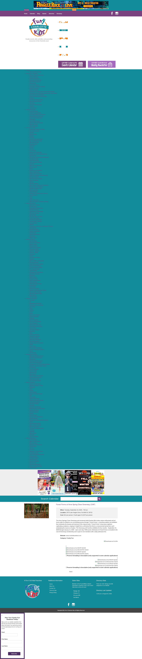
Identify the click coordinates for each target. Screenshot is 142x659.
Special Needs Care (35, 234)
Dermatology (33, 215)
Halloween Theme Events (36, 451)
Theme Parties (33, 297)
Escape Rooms (33, 144)
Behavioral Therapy (35, 205)
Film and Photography (35, 321)
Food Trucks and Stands (36, 267)
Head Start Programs (35, 81)
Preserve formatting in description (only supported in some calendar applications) (92, 555)
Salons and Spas (34, 180)
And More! (76, 597)
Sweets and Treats (34, 379)
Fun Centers (33, 150)
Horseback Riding (34, 403)
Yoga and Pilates (34, 436)
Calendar (32, 13)
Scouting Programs (34, 341)
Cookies (32, 259)
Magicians (32, 275)
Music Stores (33, 374)
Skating (31, 182)
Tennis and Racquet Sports (37, 428)
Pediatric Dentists (34, 229)
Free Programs (33, 323)
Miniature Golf (33, 167)
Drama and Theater (35, 315)
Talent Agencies (34, 126)
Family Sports (33, 392)
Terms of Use (52, 590)
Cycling (31, 390)
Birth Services (33, 206)
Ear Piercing (33, 367)
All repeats (83, 548)
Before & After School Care (37, 75)
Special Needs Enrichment (36, 343)
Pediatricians (33, 233)
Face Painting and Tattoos (36, 264)
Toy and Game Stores (35, 380)
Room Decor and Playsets (36, 375)
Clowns (31, 256)
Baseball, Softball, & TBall (36, 385)
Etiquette (32, 318)
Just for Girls (33, 328)
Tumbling (32, 430)
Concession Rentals (35, 257)
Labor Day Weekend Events (37, 454)
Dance (31, 313)
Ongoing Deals (33, 456)
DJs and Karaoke (34, 262)
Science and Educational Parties (38, 290)
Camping (32, 137)
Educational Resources (35, 80)
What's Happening (31, 438)
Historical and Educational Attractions (39, 157)
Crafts (31, 311)
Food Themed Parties (35, 265)
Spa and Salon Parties (35, 292)
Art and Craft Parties (35, 242)
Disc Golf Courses (34, 142)
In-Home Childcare (34, 85)
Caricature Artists (34, 249)
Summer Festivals (34, 461)
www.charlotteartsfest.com (73, 535)
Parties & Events (30, 239)
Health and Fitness (34, 398)
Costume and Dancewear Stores (38, 366)
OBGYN (32, 224)
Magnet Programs (34, 88)
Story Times (33, 346)
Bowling (32, 136)
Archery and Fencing (35, 384)
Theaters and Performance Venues (39, 193)
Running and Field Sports (36, 417)
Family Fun (70, 538)
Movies (31, 169)
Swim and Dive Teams (35, 425)
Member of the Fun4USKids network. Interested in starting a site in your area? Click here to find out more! (82, 585)
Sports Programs (30, 382)
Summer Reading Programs (37, 349)
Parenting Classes (34, 338)
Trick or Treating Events (36, 466)
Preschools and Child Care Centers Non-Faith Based (43, 93)
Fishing (31, 147)
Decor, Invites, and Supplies (37, 260)
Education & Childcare (32, 73)
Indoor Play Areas (34, 160)
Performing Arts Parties (36, 283)
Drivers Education (34, 316)
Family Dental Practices (36, 219)
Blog (38, 13)
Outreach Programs (35, 336)
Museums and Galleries (36, 170)
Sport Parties (33, 295)
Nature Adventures (34, 172)
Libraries (32, 164)
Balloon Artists (33, 244)
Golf (31, 395)
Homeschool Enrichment (36, 326)
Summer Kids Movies (35, 464)
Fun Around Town (31, 127)
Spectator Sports (34, 183)
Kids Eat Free (33, 372)
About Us (51, 586)
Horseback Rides (34, 159)
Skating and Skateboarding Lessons (39, 420)
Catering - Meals (34, 252)
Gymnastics (33, 397)
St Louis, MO (76, 595)
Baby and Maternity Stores (36, 356)
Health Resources (31, 203)
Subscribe (14, 653)
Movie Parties (33, 277)
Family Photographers (35, 113)
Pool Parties (33, 287)
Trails (31, 198)
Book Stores (33, 359)
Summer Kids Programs (36, 348)
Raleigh (74, 10)
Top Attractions (33, 195)
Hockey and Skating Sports (37, 400)
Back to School (33, 443)
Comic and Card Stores (36, 362)
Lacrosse (32, 405)
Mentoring (32, 331)
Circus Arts (32, 306)
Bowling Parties (33, 246)
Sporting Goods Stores (35, 377)
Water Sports (33, 433)
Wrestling (32, 435)
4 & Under (32, 300)
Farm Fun (32, 449)
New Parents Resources (36, 118)
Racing (31, 413)
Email (3, 632)
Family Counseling (34, 218)
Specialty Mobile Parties (36, 293)
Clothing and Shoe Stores (36, 361)
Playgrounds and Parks (36, 173)
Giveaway (59, 13)
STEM (31, 344)
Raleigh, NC (76, 591)
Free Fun (32, 149)
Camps (28, 70)
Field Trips (32, 146)
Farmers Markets (34, 369)
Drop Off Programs (34, 78)
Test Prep (32, 103)
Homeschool (33, 83)
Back (70, 571)
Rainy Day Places (34, 177)
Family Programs (34, 320)
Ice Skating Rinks (34, 453)
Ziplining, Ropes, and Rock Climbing (39, 201)
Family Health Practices (36, 221)
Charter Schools (34, 77)
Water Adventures (34, 200)
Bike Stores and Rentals (36, 357)
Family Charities (34, 111)
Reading (32, 98)
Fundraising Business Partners (37, 114)
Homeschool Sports (35, 402)
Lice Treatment (33, 223)
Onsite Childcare (34, 90)
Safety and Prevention (35, 339)
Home (25, 13)
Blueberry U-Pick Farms (36, 444)
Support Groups (34, 124)
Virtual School (33, 108)
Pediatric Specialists (35, 231)
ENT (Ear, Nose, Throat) (36, 216)
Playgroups (32, 119)
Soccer (31, 421)
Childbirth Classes (34, 210)
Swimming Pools (34, 190)
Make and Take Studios (36, 165)
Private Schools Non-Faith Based (38, 96)
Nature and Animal (34, 334)
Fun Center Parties (34, 269)
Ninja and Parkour (34, 410)
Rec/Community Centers (36, 178)
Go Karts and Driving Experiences (38, 154)
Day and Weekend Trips (36, 141)
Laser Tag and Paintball (36, 162)
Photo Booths (33, 285)
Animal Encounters (34, 131)
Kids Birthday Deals (35, 274)
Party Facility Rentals (35, 280)
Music (31, 333)
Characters (32, 254)
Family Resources (31, 109)
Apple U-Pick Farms (35, 441)
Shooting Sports (34, 418)
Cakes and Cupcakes (35, 247)
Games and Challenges (36, 152)
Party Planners (33, 282)
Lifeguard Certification (35, 407)
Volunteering (33, 352)
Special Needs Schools (35, 101)
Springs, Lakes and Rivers (36, 187)
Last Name (5, 646)
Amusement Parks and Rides (37, 129)
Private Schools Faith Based (37, 95)
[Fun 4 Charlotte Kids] (39, 27)
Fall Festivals (33, 446)
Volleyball (32, 431)
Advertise (51, 13)
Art (30, 302)
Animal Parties (33, 241)
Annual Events (33, 440)
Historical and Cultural (35, 325)
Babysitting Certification (36, 303)
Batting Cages (33, 134)
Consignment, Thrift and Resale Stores (40, 364)
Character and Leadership (36, 305)
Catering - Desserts (35, 251)
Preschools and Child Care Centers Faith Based (42, 91)
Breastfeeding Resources (36, 208)
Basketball (32, 387)
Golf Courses (33, 155)
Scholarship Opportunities (36, 100)
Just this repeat (84, 550)
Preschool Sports (34, 412)
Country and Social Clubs (36, 139)
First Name (5, 639)
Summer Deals (33, 459)
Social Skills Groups (35, 121)
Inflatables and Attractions (36, 272)
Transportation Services (36, 104)
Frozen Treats (33, 371)
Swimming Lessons (35, 426)
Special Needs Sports (35, 423)
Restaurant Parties (34, 288)
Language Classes (34, 329)
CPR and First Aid (34, 213)
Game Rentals (33, 270)
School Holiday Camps (35, 72)
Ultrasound (32, 236)
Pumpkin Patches (34, 458)
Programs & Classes (31, 298)
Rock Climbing (33, 415)
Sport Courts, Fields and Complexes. (39, 185)
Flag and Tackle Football (36, 394)
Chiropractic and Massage (36, 211)
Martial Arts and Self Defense (37, 408)
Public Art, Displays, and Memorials (39, 175)
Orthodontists (33, 228)
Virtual (31, 351)
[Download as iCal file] (111, 541)
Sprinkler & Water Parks (36, 188)
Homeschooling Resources (36, 116)
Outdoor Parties (34, 279)
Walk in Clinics (33, 238)
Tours (31, 196)
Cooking (32, 310)
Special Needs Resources (36, 123)
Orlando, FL (76, 593)
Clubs (31, 308)
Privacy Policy (53, 592)
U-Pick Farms (33, 467)
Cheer (31, 389)
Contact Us (52, 588)
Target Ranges (33, 192)
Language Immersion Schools (37, 86)
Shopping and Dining (31, 354)
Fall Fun (32, 448)
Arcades (32, 132)
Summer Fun (33, 463)
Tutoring (32, 106)
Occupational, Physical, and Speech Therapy (41, 226)
